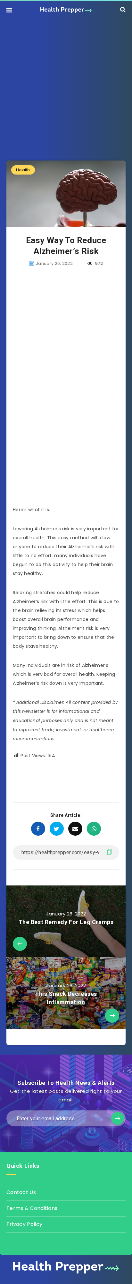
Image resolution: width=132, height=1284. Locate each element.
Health (23, 170)
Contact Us (21, 1192)
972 (98, 263)
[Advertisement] (66, 85)
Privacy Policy (24, 1224)
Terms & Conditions (31, 1208)
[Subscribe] (117, 1118)
